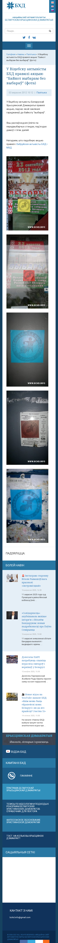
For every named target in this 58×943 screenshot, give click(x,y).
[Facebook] (24, 941)
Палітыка (41, 92)
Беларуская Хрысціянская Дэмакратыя (29, 19)
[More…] (44, 941)
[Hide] (48, 941)
